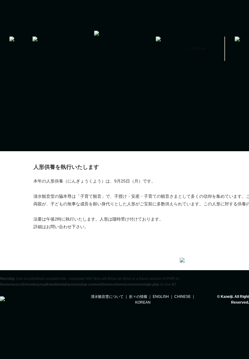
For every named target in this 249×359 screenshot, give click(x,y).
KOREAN (143, 302)
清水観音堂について (107, 297)
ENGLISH (161, 297)
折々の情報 (138, 297)
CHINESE (182, 297)
